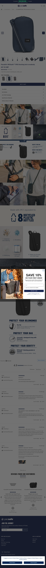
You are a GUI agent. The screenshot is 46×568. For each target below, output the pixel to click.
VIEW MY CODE (34, 290)
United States (12, 562)
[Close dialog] (43, 270)
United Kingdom (33, 562)
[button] (1, 147)
